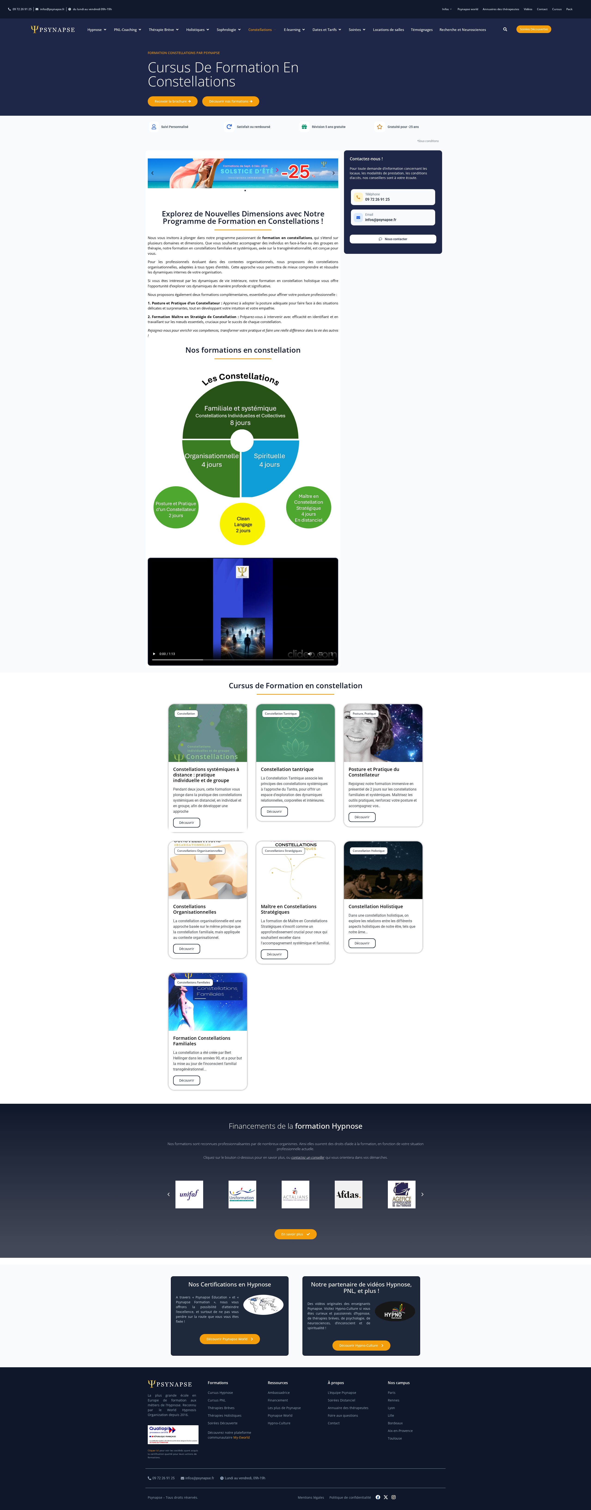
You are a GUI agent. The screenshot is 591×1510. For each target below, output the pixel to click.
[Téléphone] (393, 197)
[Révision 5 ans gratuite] (333, 126)
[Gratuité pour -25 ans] (408, 126)
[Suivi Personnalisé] (183, 126)
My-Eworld (241, 1437)
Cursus (557, 9)
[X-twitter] (385, 1497)
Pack (569, 9)
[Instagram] (393, 1497)
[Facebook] (378, 1497)
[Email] (393, 217)
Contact (542, 9)
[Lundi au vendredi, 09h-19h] (243, 1478)
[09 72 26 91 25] (162, 1478)
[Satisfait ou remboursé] (258, 126)
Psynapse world (468, 9)
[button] (97, 29)
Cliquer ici (153, 1450)
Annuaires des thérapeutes (501, 9)
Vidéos (528, 9)
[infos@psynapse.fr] (198, 1478)
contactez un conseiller (308, 1157)
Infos (445, 9)
